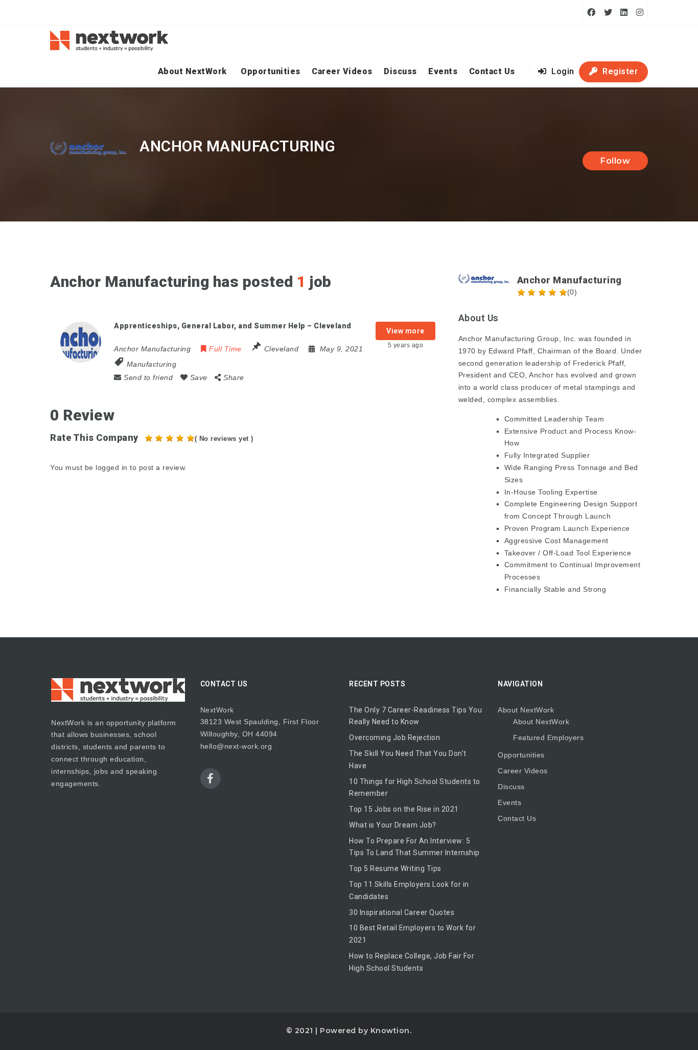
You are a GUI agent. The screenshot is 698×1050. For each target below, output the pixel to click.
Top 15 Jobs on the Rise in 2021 (404, 809)
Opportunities (270, 71)
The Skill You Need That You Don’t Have (408, 759)
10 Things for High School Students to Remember (414, 787)
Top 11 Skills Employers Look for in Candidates (409, 890)
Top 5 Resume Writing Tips (395, 868)
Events (442, 71)
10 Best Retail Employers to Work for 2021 (412, 934)
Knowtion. (391, 1030)
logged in (112, 467)
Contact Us (492, 71)
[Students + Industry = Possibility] (109, 41)
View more (405, 331)
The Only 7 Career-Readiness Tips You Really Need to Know (415, 716)
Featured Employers (548, 737)
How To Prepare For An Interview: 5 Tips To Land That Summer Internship (414, 847)
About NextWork (192, 71)
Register (619, 71)
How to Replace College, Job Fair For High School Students (411, 962)
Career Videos (342, 71)
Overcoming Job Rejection (394, 737)
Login (561, 71)
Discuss (400, 71)
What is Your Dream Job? (392, 825)
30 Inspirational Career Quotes (401, 912)
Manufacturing (152, 364)
